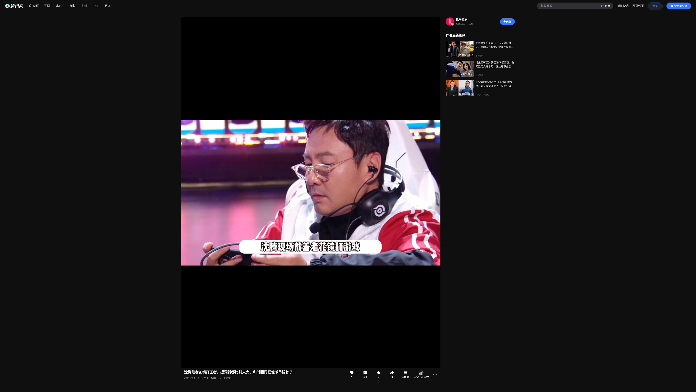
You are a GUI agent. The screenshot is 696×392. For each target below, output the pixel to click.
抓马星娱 (461, 19)
